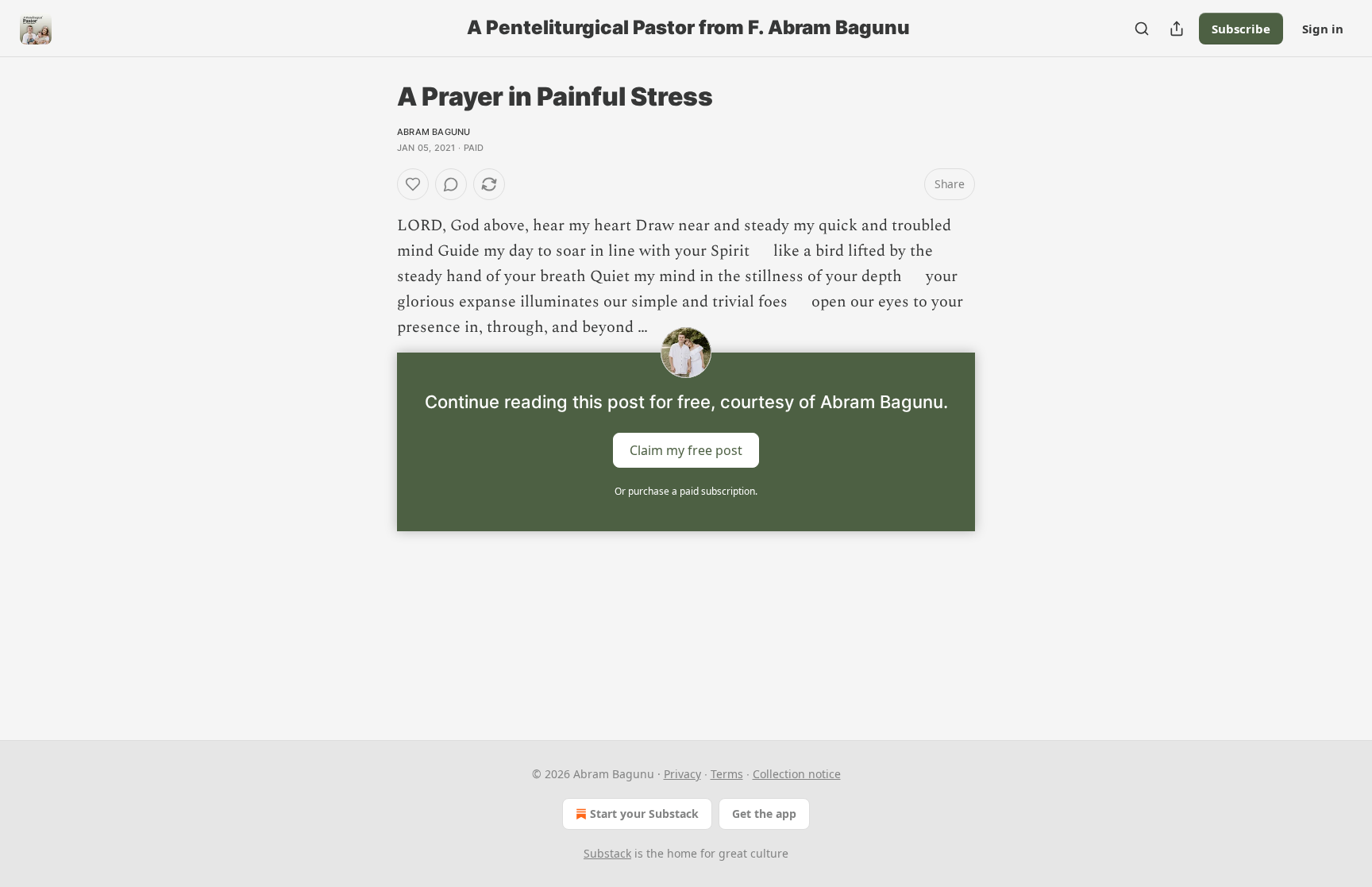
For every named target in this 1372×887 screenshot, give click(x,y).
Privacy (682, 773)
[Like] (413, 184)
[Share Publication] (1177, 28)
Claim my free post (686, 450)
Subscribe (1241, 29)
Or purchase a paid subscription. (686, 491)
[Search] (1142, 28)
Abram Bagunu (433, 131)
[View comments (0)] (451, 184)
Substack (607, 853)
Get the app (764, 813)
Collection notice (797, 773)
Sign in (1322, 29)
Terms (727, 773)
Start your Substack (644, 813)
